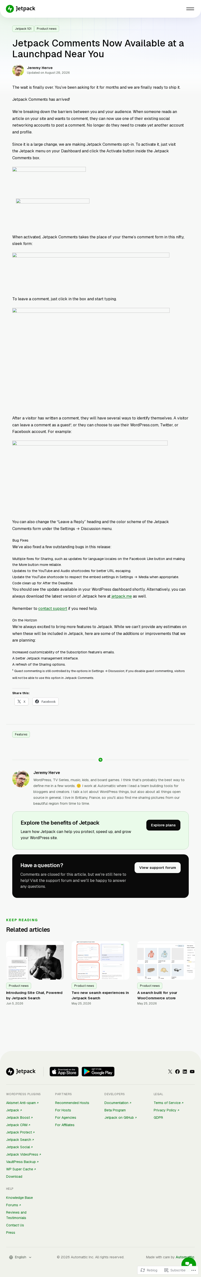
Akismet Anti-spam (21, 1103)
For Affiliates (65, 1125)
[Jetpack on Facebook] (177, 1071)
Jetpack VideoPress (22, 1154)
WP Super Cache (19, 1169)
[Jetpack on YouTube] (192, 1071)
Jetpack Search (18, 1139)
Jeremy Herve (46, 772)
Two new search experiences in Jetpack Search (100, 995)
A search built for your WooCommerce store (157, 995)
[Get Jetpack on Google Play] (98, 1071)
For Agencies (65, 1117)
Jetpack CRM (16, 1125)
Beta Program (115, 1110)
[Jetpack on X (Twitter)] (170, 1071)
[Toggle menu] (190, 9)
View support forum (157, 867)
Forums (12, 1205)
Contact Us (15, 1225)
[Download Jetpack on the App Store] (64, 1071)
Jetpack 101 (23, 29)
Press (10, 1232)
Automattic (185, 1257)
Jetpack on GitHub (119, 1117)
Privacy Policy (165, 1110)
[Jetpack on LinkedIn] (185, 1071)
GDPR (158, 1117)
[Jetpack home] (20, 9)
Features (21, 734)
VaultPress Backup (21, 1162)
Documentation (116, 1103)
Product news (46, 29)
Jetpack (12, 1110)
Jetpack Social (18, 1147)
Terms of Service (167, 1103)
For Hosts (63, 1110)
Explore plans (163, 825)
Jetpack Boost (18, 1117)
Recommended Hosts (72, 1103)
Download (14, 1176)
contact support (52, 608)
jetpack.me (122, 596)
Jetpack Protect (19, 1132)
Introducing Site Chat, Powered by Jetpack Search (34, 995)
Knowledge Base (19, 1197)
